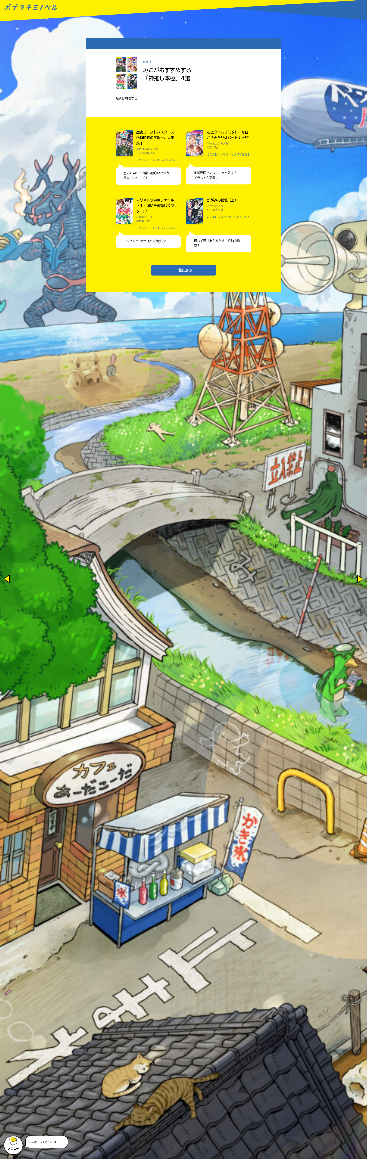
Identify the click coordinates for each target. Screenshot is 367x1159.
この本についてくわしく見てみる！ (157, 160)
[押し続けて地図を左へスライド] (6, 579)
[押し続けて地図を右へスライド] (360, 579)
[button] (13, 1143)
